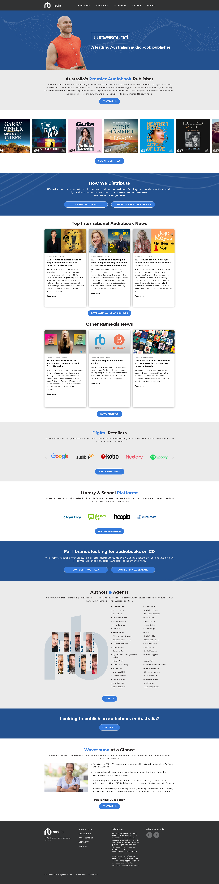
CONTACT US (109, 101)
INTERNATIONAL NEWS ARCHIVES (109, 313)
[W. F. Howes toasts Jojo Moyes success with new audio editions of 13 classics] (154, 241)
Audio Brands (84, 5)
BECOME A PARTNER (109, 531)
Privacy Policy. (80, 875)
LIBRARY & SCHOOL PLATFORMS (133, 204)
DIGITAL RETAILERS (85, 204)
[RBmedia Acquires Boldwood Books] (109, 341)
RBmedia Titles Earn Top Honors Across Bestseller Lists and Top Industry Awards (152, 363)
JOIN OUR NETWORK (109, 471)
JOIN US (109, 698)
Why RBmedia (120, 5)
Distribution (102, 5)
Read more (51, 296)
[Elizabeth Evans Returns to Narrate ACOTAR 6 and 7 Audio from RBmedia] (65, 341)
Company (136, 5)
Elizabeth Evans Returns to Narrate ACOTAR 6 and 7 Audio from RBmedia (63, 363)
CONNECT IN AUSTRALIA (86, 570)
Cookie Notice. (94, 875)
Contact (151, 5)
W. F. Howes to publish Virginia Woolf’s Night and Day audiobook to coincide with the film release (109, 263)
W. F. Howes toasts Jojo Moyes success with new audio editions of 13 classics (153, 263)
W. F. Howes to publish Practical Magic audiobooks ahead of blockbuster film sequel (64, 263)
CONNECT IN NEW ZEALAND (133, 570)
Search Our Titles (109, 161)
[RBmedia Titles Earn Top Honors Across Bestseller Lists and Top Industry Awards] (154, 341)
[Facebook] (156, 835)
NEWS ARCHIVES (109, 414)
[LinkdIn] (149, 835)
